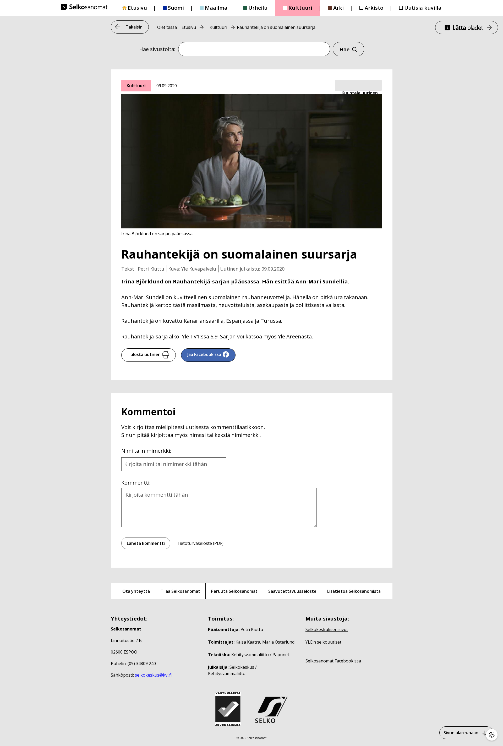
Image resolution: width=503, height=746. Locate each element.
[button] (358, 85)
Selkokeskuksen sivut (326, 629)
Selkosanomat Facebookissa (333, 661)
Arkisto (374, 7)
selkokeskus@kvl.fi (153, 675)
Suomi (176, 7)
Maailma (216, 7)
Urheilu (257, 7)
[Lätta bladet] (466, 27)
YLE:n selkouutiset (323, 642)
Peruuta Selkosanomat (234, 591)
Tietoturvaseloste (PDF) (200, 543)
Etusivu (137, 7)
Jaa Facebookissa (204, 354)
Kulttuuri (300, 7)
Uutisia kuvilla (422, 7)
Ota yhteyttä (136, 591)
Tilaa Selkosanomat (180, 591)
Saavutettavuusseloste (292, 591)
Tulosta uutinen (144, 354)
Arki (338, 7)
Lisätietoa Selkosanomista (354, 591)
